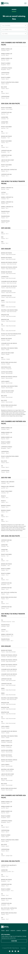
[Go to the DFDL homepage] (5, 3)
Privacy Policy (23, 948)
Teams (3, 930)
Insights (12, 930)
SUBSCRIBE (14, 941)
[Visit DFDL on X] (15, 951)
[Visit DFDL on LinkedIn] (9, 951)
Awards (24, 930)
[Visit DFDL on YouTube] (18, 951)
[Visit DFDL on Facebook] (12, 951)
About (7, 930)
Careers (18, 930)
